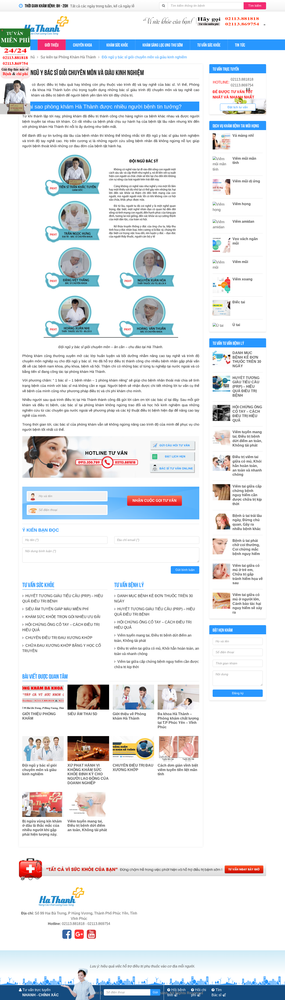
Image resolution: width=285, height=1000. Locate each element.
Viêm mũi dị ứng (246, 181)
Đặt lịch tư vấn (238, 107)
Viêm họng (241, 204)
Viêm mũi (240, 262)
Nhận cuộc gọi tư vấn (154, 500)
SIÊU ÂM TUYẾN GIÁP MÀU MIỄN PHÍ (56, 609)
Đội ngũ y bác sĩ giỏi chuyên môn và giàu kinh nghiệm (144, 57)
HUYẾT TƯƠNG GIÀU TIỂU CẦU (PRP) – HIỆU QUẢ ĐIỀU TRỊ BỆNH (245, 386)
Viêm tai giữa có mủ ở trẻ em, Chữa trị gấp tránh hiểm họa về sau (247, 574)
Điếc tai (238, 302)
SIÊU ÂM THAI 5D (82, 714)
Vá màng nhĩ (243, 135)
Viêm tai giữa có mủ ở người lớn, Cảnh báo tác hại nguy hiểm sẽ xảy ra (247, 603)
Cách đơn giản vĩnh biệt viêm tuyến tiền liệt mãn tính (178, 769)
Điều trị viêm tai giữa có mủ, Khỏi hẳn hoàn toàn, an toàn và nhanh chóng (247, 465)
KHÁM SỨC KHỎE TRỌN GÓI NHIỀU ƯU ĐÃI (62, 617)
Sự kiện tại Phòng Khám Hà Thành (68, 57)
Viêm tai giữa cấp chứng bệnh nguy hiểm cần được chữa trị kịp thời (247, 495)
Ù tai (236, 325)
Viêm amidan (243, 221)
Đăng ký (238, 693)
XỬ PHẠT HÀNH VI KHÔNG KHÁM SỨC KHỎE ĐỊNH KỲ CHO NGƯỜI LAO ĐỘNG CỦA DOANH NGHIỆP (87, 774)
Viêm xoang (242, 279)
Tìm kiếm (254, 5)
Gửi (155, 992)
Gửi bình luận (185, 569)
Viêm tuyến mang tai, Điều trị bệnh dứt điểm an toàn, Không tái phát (87, 825)
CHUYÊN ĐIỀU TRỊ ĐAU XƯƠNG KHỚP (58, 638)
